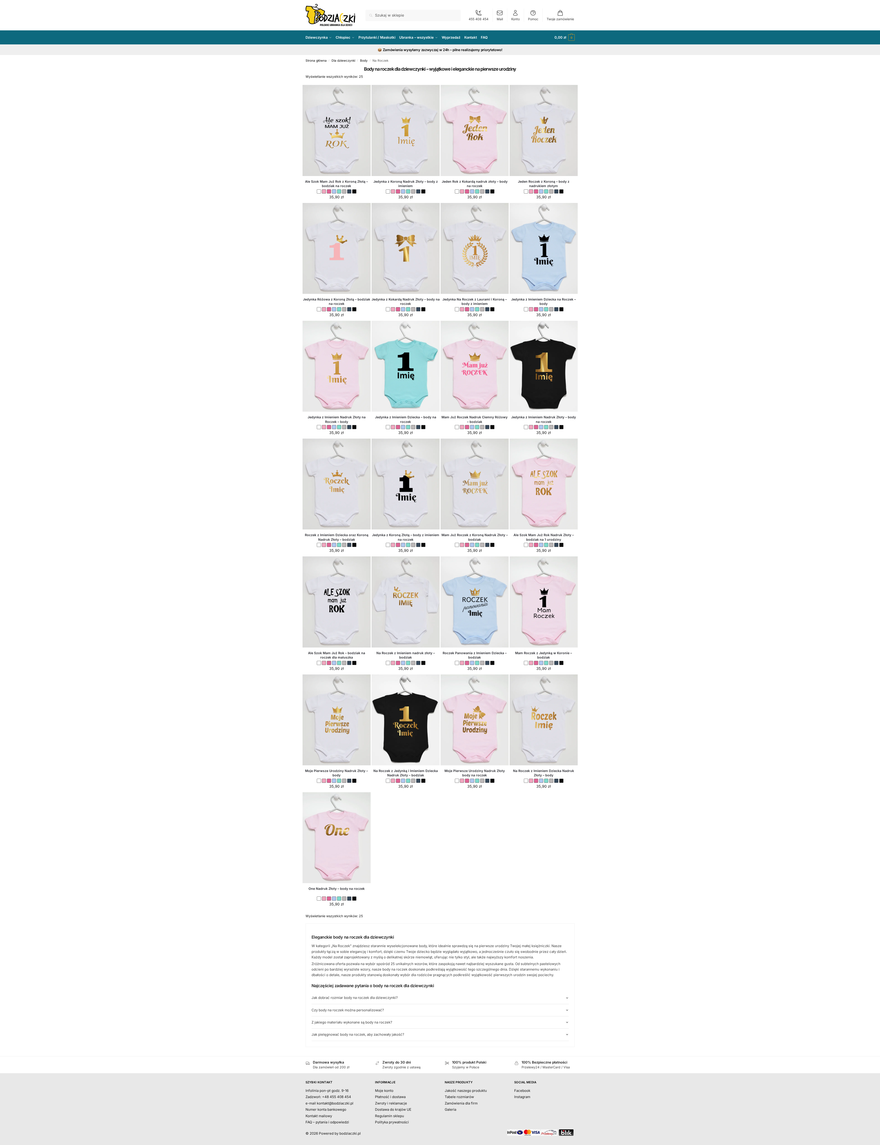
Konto (515, 19)
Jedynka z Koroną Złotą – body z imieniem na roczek (405, 537)
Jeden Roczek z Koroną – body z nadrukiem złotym (543, 183)
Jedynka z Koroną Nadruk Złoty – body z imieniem (405, 183)
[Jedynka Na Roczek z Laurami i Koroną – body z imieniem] (475, 248)
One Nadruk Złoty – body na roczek (337, 889)
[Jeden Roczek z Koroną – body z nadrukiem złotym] (544, 130)
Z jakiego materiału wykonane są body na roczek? (352, 1022)
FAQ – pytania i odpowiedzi (327, 1122)
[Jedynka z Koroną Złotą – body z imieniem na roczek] (406, 484)
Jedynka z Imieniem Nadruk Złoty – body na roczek (543, 419)
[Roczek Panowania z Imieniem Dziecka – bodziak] (475, 601)
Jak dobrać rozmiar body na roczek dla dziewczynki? (355, 997)
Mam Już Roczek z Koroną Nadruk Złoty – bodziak (474, 537)
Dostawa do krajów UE (393, 1109)
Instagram (522, 1097)
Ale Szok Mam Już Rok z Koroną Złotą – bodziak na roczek (336, 183)
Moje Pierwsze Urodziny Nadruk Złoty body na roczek (474, 773)
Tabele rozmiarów (459, 1097)
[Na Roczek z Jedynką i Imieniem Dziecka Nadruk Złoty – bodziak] (406, 719)
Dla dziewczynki (343, 60)
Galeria (450, 1109)
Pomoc (533, 19)
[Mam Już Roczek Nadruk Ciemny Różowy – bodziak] (475, 366)
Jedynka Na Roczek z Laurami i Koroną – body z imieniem (474, 301)
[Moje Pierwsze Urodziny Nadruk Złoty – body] (337, 719)
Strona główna (316, 60)
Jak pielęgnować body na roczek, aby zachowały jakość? (358, 1034)
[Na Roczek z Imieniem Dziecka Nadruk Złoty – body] (544, 719)
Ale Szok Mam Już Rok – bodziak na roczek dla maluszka (336, 655)
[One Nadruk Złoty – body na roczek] (337, 837)
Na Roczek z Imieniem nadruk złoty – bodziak (405, 655)
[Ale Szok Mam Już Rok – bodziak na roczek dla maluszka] (337, 601)
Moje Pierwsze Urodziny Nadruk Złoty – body (336, 773)
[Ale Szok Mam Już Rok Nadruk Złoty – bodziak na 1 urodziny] (544, 484)
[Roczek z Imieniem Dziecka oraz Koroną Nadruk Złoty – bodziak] (337, 484)
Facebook (522, 1090)
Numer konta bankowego (326, 1109)
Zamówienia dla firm (461, 1103)
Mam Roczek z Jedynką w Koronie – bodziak (543, 655)
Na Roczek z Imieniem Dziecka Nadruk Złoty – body (543, 773)
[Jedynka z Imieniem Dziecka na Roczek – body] (544, 248)
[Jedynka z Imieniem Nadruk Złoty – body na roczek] (544, 366)
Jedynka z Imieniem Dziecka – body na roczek (405, 419)
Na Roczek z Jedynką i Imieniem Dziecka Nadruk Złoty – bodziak (405, 773)
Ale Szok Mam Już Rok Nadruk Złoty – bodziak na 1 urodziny (544, 537)
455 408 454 (478, 19)
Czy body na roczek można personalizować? (348, 1010)
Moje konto (384, 1090)
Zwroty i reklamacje (391, 1103)
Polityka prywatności (392, 1122)
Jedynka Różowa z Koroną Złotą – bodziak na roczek (336, 301)
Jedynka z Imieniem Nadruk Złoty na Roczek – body (337, 419)
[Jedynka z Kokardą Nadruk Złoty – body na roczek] (406, 248)
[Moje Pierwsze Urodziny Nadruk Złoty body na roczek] (475, 719)
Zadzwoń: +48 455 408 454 (328, 1097)
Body (364, 60)
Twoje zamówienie (560, 19)
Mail (500, 19)
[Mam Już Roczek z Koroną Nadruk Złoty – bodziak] (475, 484)
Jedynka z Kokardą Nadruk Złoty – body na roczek (406, 301)
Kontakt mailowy (319, 1116)
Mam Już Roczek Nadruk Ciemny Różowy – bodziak (474, 419)
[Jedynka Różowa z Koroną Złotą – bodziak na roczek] (337, 248)
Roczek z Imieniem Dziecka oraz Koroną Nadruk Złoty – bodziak (336, 537)
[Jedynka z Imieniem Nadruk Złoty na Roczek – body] (337, 366)
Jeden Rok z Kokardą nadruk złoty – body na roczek (475, 183)
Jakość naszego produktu (466, 1090)
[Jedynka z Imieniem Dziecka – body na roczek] (406, 366)
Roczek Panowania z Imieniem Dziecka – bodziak (475, 655)
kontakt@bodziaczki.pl (335, 1103)
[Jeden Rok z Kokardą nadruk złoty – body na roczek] (475, 130)
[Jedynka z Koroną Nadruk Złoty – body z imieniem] (406, 130)
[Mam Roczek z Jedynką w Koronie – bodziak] (544, 601)
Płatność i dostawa (390, 1097)
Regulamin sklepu (389, 1116)
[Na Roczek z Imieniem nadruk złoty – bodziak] (406, 601)
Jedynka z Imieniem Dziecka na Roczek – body (543, 301)
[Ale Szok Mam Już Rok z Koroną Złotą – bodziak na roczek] (337, 130)
